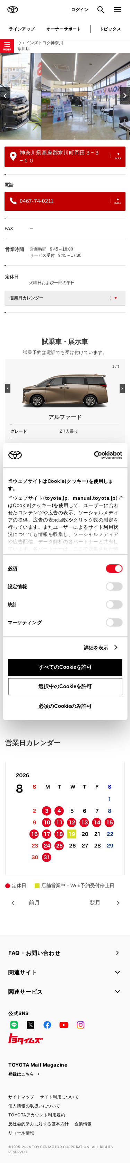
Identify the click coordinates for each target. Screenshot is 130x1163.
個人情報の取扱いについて (34, 1105)
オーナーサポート (63, 28)
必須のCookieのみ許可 (65, 706)
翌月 (95, 903)
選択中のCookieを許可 (65, 686)
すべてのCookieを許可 (65, 667)
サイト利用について (59, 1096)
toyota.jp (56, 498)
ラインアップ (22, 28)
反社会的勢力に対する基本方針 (38, 1123)
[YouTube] (63, 1025)
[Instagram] (80, 1025)
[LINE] (13, 1025)
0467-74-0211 (37, 201)
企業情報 (83, 1123)
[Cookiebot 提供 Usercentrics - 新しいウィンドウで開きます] (91, 455)
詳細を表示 (96, 647)
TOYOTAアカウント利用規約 (36, 1114)
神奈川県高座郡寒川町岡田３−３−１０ (59, 156)
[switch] (114, 586)
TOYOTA (12, 10)
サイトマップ (21, 1096)
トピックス (110, 28)
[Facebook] (47, 1025)
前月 (34, 903)
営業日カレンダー (26, 298)
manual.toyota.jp (93, 498)
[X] (30, 1025)
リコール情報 (21, 1132)
